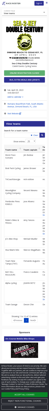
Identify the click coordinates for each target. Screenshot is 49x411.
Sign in (39, 3)
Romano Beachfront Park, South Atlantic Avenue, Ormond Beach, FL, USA (25, 105)
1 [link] (26, 320)
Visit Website (13, 113)
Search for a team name (15, 130)
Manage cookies (25, 407)
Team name (11, 150)
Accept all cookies (24, 394)
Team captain (30, 150)
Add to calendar (14, 97)
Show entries (19, 141)
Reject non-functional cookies (24, 401)
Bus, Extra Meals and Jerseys (25, 79)
